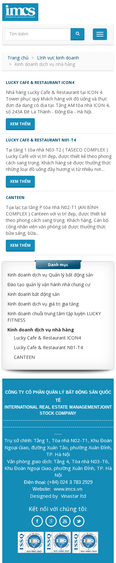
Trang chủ (18, 58)
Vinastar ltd (73, 496)
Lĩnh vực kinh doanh (58, 58)
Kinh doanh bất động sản (33, 294)
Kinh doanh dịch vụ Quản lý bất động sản (50, 275)
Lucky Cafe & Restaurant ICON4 (40, 82)
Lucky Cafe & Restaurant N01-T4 (41, 140)
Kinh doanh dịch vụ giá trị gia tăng (43, 304)
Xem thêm (20, 124)
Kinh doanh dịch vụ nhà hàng (40, 330)
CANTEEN (15, 197)
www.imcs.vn (68, 489)
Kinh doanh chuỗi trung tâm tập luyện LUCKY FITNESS (54, 316)
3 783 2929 (80, 482)
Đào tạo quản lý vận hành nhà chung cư (48, 284)
